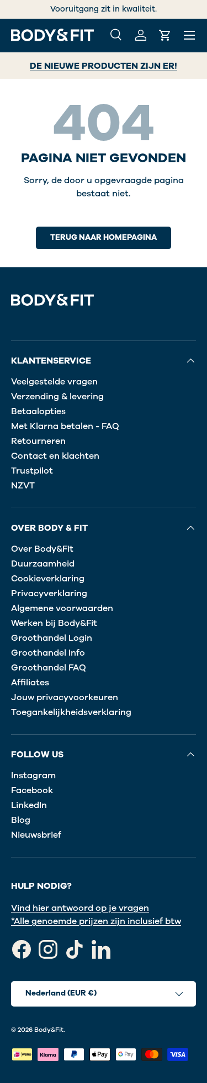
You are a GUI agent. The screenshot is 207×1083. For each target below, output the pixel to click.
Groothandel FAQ (48, 668)
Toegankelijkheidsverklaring (71, 712)
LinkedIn (29, 805)
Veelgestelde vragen (54, 382)
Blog (20, 820)
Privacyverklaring (49, 593)
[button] (165, 35)
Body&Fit (48, 1029)
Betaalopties (38, 411)
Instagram (33, 775)
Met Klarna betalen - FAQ (65, 426)
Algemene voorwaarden (62, 608)
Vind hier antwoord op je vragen (80, 908)
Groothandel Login (51, 638)
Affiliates (30, 683)
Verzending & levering (57, 397)
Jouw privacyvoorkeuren (64, 697)
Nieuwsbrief (36, 835)
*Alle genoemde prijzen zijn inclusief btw (96, 921)
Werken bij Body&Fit (54, 623)
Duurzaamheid (43, 564)
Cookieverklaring (47, 579)
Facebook (32, 790)
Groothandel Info (48, 653)
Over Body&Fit (42, 549)
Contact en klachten (55, 456)
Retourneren (38, 441)
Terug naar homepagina (103, 237)
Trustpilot (32, 471)
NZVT (23, 486)
